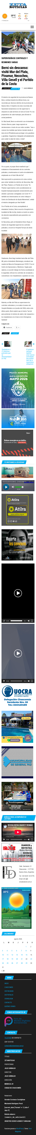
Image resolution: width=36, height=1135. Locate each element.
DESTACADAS (9, 991)
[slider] (16, 620)
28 (22, 963)
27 (17, 963)
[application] (18, 418)
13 (17, 955)
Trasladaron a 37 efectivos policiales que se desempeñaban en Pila (6, 354)
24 (3, 963)
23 (31, 959)
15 (26, 955)
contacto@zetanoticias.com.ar (14, 1046)
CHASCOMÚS (8, 987)
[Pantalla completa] (32, 621)
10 (3, 955)
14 (22, 955)
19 (12, 959)
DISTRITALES (8, 995)
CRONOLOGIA (8, 999)
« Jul (3, 971)
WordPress (19, 1129)
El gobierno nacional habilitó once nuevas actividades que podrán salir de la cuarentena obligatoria (30, 357)
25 (7, 963)
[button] (18, 419)
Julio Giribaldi (28, 88)
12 (12, 955)
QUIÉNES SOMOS (9, 1006)
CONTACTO (8, 1002)
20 (17, 959)
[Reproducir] (4, 621)
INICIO (6, 983)
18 (7, 959)
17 (3, 959)
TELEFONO (7, 1038)
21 (22, 959)
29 (26, 963)
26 (12, 963)
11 (7, 955)
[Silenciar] (29, 621)
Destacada (14, 333)
